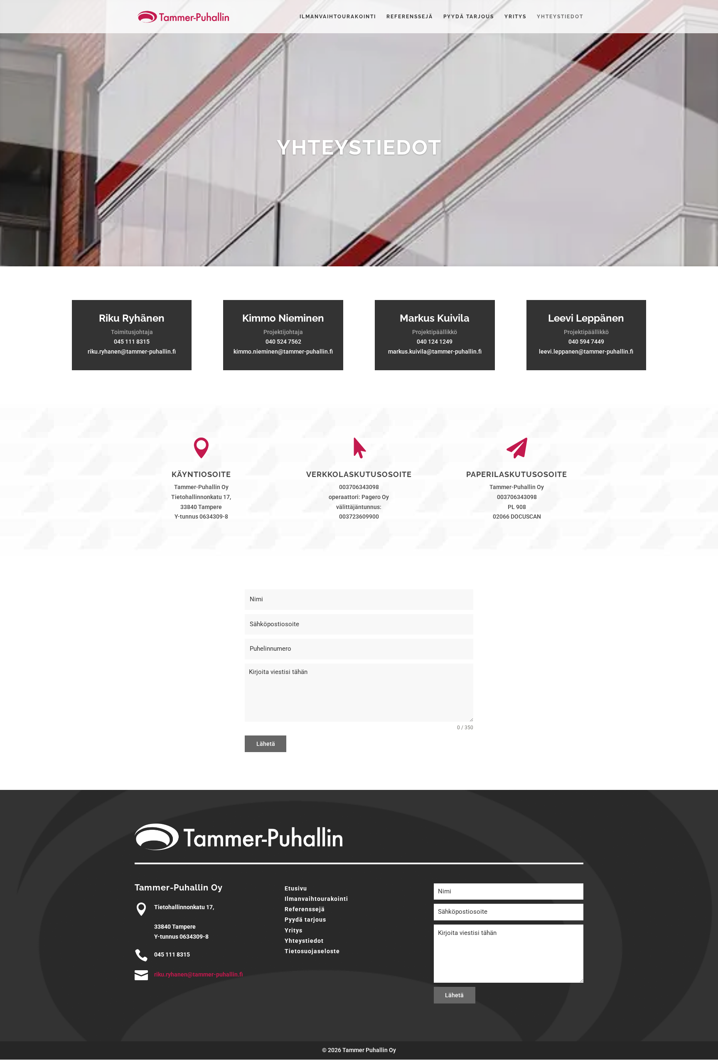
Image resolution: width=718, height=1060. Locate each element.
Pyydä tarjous (468, 17)
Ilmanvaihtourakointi (338, 17)
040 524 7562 (283, 341)
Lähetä (265, 743)
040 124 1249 (434, 341)
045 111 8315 (132, 341)
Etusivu (296, 888)
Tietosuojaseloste (312, 951)
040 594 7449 (586, 341)
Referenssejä (409, 17)
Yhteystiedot (560, 17)
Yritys (515, 17)
